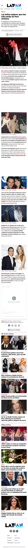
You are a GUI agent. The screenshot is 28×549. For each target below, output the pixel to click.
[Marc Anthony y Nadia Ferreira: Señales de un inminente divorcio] (14, 365)
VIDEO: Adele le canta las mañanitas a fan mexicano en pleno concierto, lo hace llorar (13, 445)
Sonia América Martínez (8, 30)
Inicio (2, 9)
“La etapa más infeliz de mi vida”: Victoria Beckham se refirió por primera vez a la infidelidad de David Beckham (13, 491)
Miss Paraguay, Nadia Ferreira (16, 91)
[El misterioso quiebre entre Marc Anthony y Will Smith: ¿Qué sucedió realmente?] (14, 343)
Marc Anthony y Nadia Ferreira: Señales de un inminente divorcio (12, 376)
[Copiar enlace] (18, 325)
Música (3, 11)
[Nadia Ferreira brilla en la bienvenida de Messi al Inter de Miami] (14, 386)
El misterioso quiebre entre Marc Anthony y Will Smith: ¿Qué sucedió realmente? (13, 354)
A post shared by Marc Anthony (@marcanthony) (14, 316)
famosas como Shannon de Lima (10, 227)
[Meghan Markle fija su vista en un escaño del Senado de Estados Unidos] (14, 503)
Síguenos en (15, 330)
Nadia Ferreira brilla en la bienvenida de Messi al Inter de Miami (14, 397)
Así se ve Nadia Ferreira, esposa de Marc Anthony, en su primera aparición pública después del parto (13, 418)
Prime (10, 535)
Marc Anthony (5, 71)
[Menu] (2, 5)
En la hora (10, 537)
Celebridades (7, 9)
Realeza (13, 9)
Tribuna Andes (10, 542)
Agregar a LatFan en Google (13, 35)
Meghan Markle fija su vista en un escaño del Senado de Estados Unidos (12, 514)
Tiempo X (10, 540)
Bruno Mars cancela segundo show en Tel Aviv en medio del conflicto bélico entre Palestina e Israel (13, 468)
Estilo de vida (19, 9)
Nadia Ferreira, (11, 275)
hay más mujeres (21, 137)
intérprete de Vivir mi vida (18, 153)
